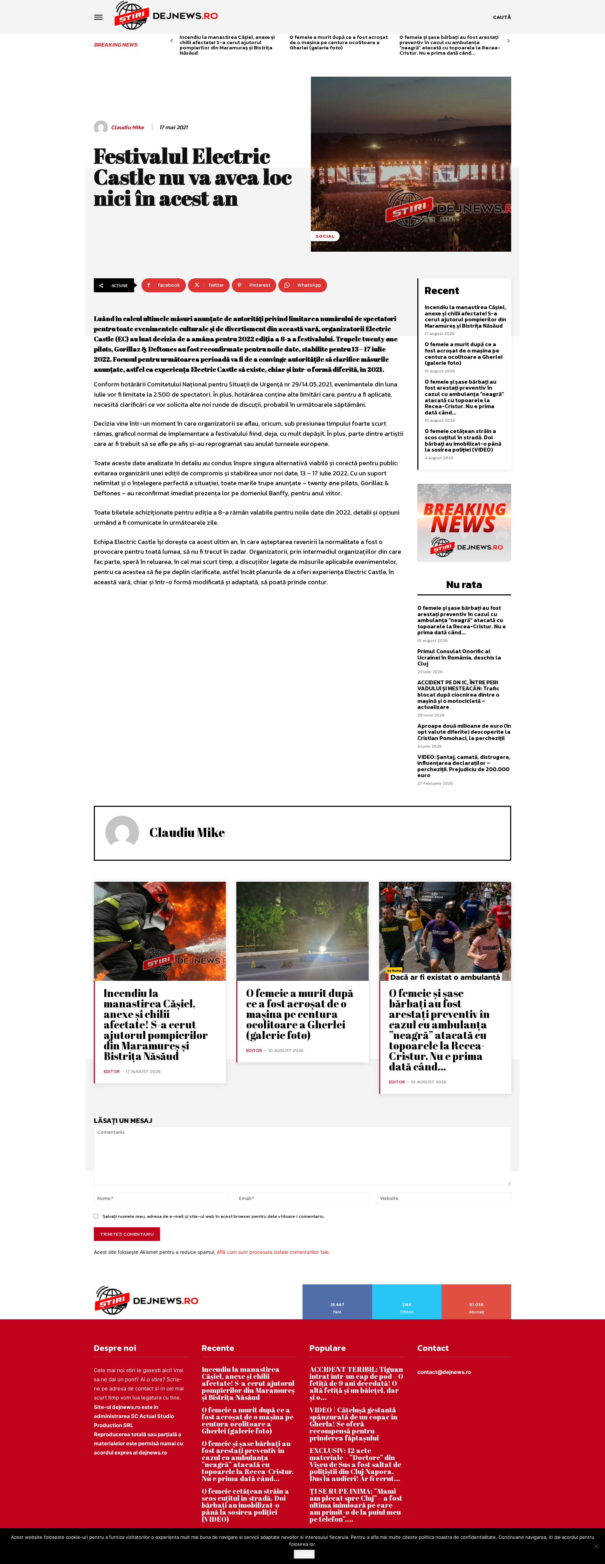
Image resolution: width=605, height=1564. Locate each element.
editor (112, 1071)
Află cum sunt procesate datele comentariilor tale (273, 1252)
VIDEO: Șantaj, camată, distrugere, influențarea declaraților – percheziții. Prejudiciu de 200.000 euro (463, 766)
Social (325, 236)
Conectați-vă (407, 1287)
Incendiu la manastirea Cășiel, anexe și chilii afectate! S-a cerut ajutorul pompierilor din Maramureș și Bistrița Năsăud (227, 45)
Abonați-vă (476, 1287)
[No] (596, 1546)
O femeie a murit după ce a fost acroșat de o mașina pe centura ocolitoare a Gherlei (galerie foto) (339, 42)
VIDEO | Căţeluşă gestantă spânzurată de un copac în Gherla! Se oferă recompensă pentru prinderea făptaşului (353, 1424)
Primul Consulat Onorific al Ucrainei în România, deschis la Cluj (459, 657)
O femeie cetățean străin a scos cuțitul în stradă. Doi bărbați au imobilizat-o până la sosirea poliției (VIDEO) (463, 440)
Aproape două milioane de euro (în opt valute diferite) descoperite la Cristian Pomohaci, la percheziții (464, 731)
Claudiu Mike (127, 127)
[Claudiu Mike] (102, 127)
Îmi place (337, 1287)
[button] (502, 17)
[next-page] (508, 40)
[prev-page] (171, 40)
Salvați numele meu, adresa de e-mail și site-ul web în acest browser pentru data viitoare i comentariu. (214, 1216)
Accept (304, 1554)
